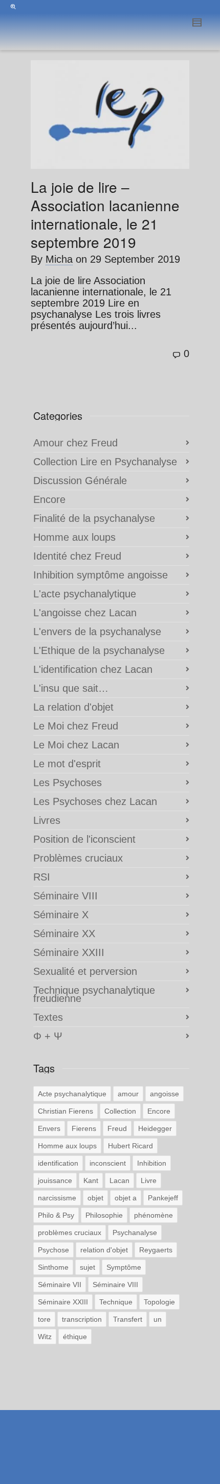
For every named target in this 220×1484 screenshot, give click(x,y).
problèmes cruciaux (69, 1232)
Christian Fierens (65, 1111)
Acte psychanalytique (72, 1094)
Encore (49, 499)
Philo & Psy (56, 1215)
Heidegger (155, 1128)
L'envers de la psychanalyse (97, 631)
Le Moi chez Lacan (76, 744)
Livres (46, 820)
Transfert (127, 1319)
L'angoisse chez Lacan (85, 612)
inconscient (108, 1163)
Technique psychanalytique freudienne (94, 994)
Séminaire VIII (65, 895)
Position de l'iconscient (84, 839)
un (157, 1319)
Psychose (53, 1250)
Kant (90, 1180)
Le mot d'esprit (67, 763)
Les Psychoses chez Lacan (95, 801)
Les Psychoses (67, 782)
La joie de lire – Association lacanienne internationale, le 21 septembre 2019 (105, 214)
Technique (116, 1302)
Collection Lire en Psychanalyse (105, 461)
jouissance (55, 1180)
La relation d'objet (73, 707)
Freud (117, 1128)
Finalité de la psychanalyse (94, 518)
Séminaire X (61, 914)
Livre (149, 1180)
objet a (126, 1198)
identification (58, 1163)
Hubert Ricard (130, 1146)
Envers (49, 1128)
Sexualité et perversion (85, 971)
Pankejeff (163, 1198)
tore (44, 1319)
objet (95, 1198)
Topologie (159, 1302)
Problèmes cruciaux (78, 858)
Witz (45, 1336)
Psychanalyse (135, 1232)
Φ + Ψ (47, 1036)
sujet (87, 1267)
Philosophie (104, 1215)
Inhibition (151, 1163)
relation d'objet (104, 1250)
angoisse (164, 1094)
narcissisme (57, 1198)
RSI (41, 877)
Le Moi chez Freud (75, 726)
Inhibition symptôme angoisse (100, 575)
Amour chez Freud (75, 442)
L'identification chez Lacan (92, 669)
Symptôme (123, 1267)
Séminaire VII (59, 1284)
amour (128, 1094)
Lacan (119, 1180)
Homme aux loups (74, 537)
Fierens (84, 1128)
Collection (120, 1111)
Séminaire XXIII (68, 952)
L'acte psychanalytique (84, 593)
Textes (48, 1017)
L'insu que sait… (70, 688)
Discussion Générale (80, 480)
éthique (75, 1336)
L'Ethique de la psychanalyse (99, 650)
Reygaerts (155, 1250)
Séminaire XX (64, 933)
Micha (59, 259)
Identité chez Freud (77, 556)
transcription (82, 1319)
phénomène (153, 1215)
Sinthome (53, 1267)
